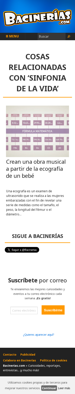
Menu (13, 36)
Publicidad (27, 354)
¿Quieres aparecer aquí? (38, 334)
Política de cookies (53, 360)
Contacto (9, 354)
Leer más (64, 388)
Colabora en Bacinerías (19, 360)
